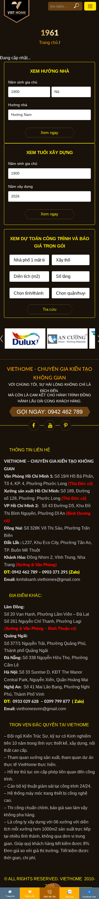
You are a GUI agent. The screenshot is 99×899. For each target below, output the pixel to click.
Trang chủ (48, 42)
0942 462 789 (24, 572)
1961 (50, 33)
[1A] (25, 338)
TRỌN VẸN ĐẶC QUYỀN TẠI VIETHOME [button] (49, 725)
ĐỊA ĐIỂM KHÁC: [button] (25, 595)
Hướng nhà (17, 105)
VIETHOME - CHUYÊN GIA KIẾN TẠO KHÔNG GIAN (49, 373)
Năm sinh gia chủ (22, 82)
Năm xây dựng (20, 186)
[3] (67, 338)
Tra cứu (49, 309)
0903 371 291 (55, 572)
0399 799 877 (57, 701)
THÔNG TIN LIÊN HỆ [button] (29, 450)
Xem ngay (49, 132)
